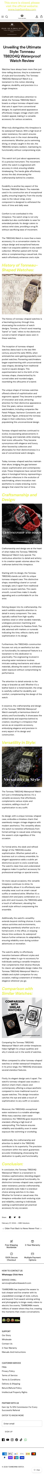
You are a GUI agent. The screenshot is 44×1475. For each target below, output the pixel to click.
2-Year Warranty (9, 1348)
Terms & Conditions (11, 1379)
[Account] (36, 16)
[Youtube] (7, 1439)
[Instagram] (12, 1439)
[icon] (25, 1439)
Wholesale (6, 1339)
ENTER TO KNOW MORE (13, 1415)
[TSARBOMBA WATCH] (22, 17)
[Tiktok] (21, 1439)
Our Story (6, 1335)
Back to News (21, 1228)
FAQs (4, 1367)
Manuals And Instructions (14, 1352)
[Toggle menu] (2, 16)
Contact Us (7, 1343)
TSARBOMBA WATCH (16, 1467)
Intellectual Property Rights (14, 1392)
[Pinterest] (16, 1439)
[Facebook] (3, 1439)
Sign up (9, 1431)
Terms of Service (9, 1375)
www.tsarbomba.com (22, 9)
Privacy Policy (8, 1371)
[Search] (7, 16)
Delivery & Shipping (11, 1383)
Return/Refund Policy (12, 1388)
